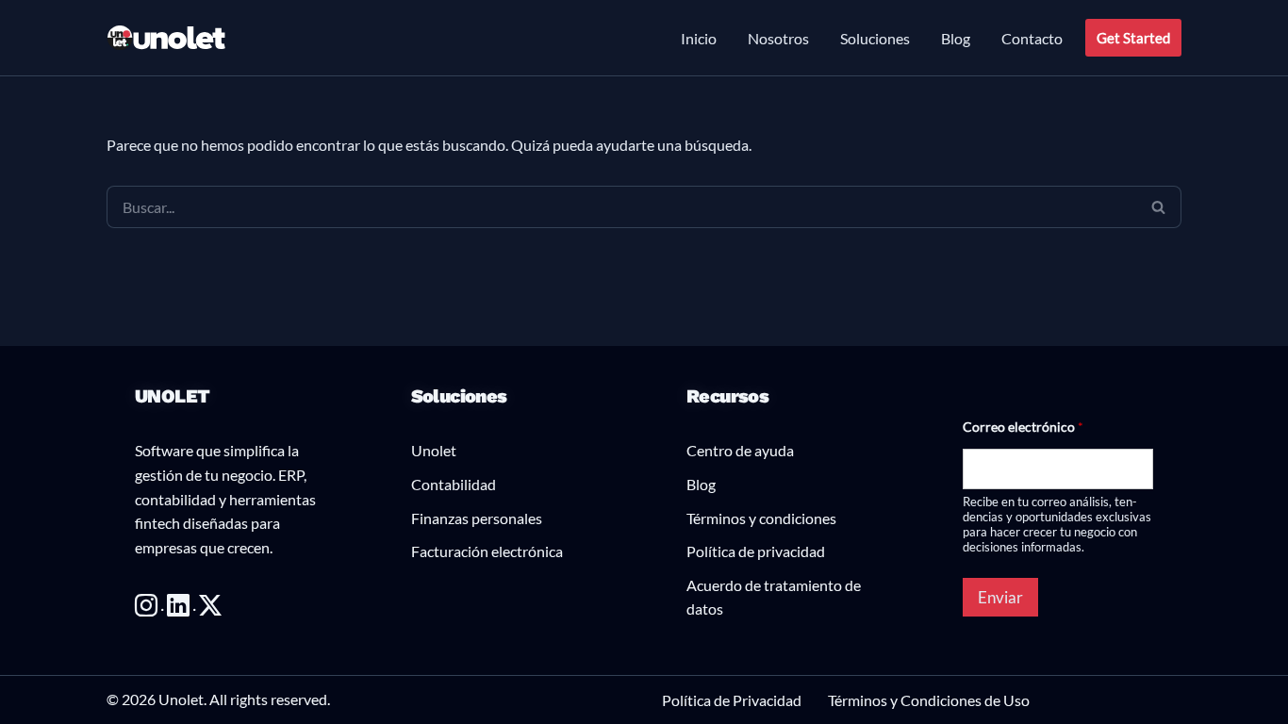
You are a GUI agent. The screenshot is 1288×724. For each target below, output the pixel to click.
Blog (955, 38)
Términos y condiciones (761, 518)
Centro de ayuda (740, 450)
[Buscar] (1158, 207)
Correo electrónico (1023, 427)
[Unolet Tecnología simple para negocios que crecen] (167, 38)
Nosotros (778, 38)
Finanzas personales (476, 518)
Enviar (1000, 597)
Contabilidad (453, 484)
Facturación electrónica (487, 551)
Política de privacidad (755, 551)
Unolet (433, 450)
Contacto (1032, 38)
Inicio (699, 38)
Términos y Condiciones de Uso (929, 700)
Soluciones (875, 38)
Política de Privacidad (731, 700)
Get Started (1133, 37)
